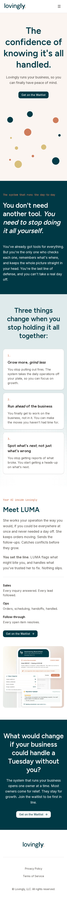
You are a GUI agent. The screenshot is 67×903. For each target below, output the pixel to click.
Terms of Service (33, 876)
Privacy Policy (33, 868)
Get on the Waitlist (33, 94)
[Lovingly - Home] (15, 6)
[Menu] (59, 6)
